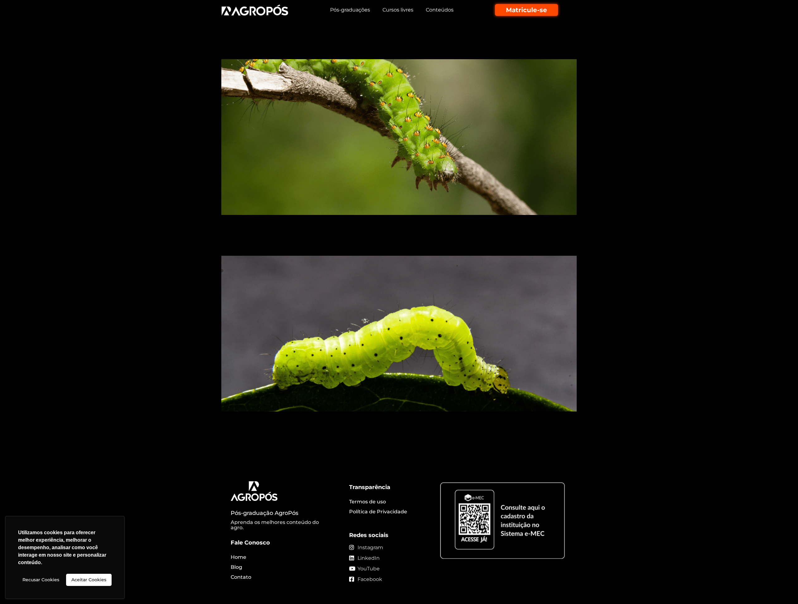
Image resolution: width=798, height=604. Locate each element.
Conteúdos (440, 10)
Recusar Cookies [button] (40, 580)
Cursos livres (397, 10)
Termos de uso (367, 502)
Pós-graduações (350, 10)
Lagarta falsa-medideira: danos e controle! (327, 244)
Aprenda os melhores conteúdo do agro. (275, 525)
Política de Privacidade (378, 512)
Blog (236, 567)
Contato (241, 577)
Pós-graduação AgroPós (264, 513)
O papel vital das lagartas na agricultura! (323, 48)
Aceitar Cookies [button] (88, 580)
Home (238, 557)
